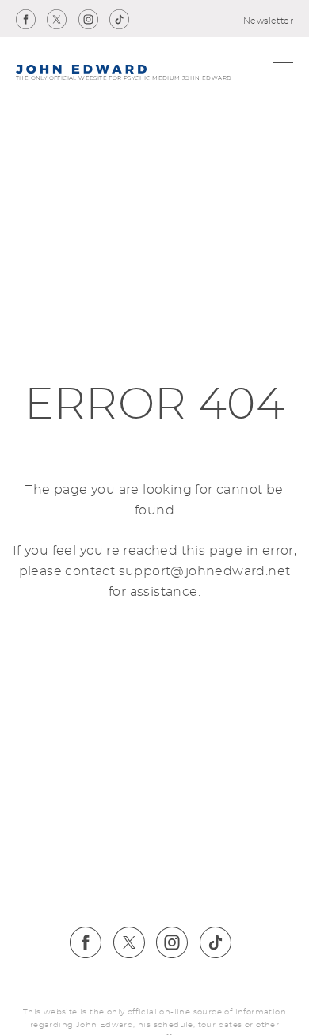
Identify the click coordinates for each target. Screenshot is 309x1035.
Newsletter (268, 21)
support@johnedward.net (205, 571)
